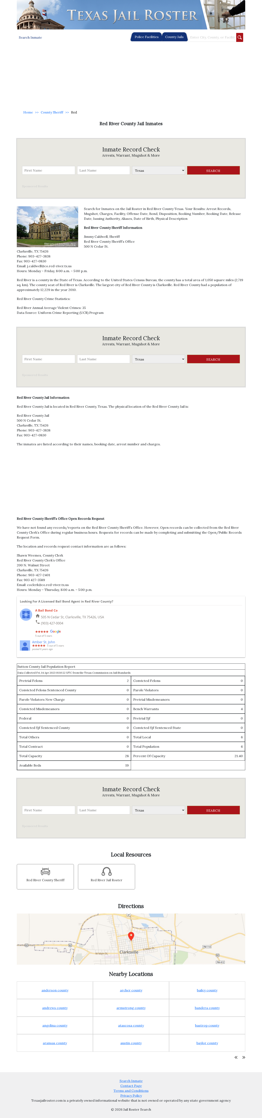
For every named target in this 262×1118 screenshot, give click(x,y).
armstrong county (131, 1008)
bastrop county (207, 1025)
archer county (131, 990)
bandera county (207, 1008)
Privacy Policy (131, 1095)
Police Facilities (147, 37)
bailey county (207, 990)
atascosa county (131, 1025)
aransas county (55, 1043)
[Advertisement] (131, 76)
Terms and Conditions (131, 1091)
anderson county (55, 990)
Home (28, 112)
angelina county (54, 1025)
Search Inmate (131, 1081)
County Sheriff (52, 112)
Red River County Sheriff (45, 880)
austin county (131, 1043)
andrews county (55, 1008)
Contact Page (131, 1086)
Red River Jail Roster (106, 880)
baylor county (207, 1043)
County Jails (174, 37)
